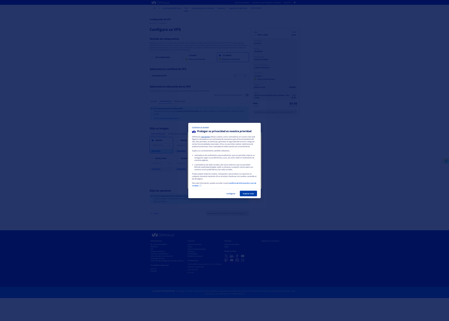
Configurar (230, 193)
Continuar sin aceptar (200, 127)
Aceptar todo (248, 193)
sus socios (205, 136)
